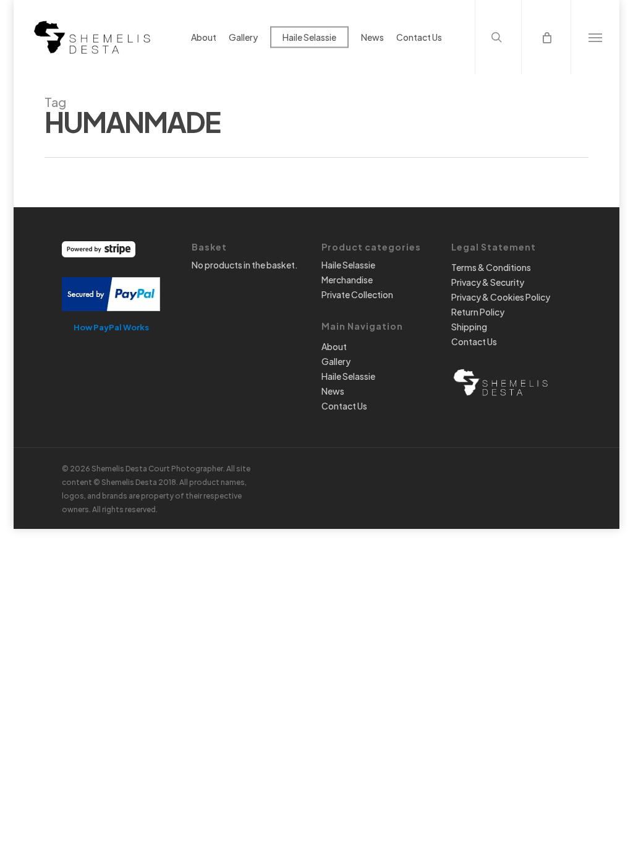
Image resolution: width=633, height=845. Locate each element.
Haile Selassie (348, 265)
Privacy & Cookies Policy (500, 297)
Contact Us (344, 406)
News (332, 391)
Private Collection (357, 294)
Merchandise (347, 280)
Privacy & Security (487, 282)
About (334, 346)
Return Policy (477, 312)
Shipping (469, 327)
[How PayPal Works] (111, 316)
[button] (595, 37)
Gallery (335, 361)
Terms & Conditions (491, 267)
